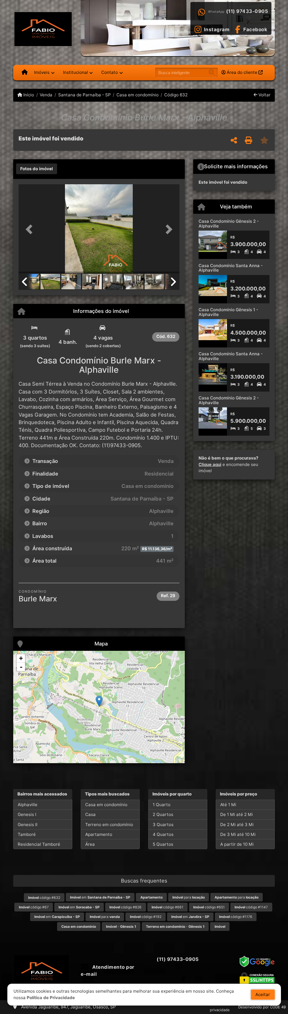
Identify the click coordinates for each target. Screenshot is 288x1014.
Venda (46, 94)
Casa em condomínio (137, 94)
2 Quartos (163, 814)
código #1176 (235, 917)
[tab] (36, 168)
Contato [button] (109, 72)
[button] (31, 229)
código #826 (125, 907)
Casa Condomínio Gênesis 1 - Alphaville (228, 312)
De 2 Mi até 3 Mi (237, 824)
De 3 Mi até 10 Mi (238, 834)
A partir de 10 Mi (237, 844)
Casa (90, 814)
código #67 (34, 907)
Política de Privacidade (51, 997)
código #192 (145, 917)
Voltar (264, 94)
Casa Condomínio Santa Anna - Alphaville (231, 268)
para (188, 897)
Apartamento (98, 834)
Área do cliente (242, 72)
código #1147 (251, 907)
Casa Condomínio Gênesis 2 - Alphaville (229, 224)
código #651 (209, 907)
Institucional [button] (75, 72)
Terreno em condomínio (109, 824)
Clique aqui (210, 464)
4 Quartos (163, 834)
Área (90, 844)
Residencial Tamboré (39, 844)
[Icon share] (183, 980)
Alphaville (27, 804)
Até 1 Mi (228, 804)
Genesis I (27, 814)
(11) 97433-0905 (247, 11)
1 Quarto (161, 804)
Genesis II (27, 824)
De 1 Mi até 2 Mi (236, 814)
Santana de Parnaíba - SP (84, 94)
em (100, 897)
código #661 (167, 907)
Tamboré (27, 834)
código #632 (44, 897)
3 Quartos (163, 824)
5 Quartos (163, 844)
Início (28, 94)
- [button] (21, 667)
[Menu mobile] (25, 72)
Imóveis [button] (42, 72)
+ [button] (21, 658)
